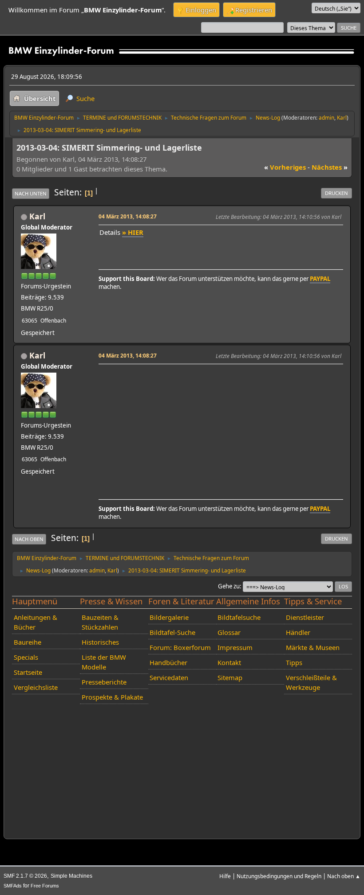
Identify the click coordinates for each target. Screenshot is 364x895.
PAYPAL (320, 279)
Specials (26, 657)
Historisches (100, 642)
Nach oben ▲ (343, 875)
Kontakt (229, 662)
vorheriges (285, 167)
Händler (298, 632)
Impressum (235, 647)
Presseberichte (104, 681)
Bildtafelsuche (239, 617)
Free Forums (45, 885)
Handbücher (168, 662)
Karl (342, 117)
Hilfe (225, 875)
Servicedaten (169, 677)
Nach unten (31, 193)
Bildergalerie (169, 617)
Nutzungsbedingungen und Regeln (279, 875)
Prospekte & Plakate (112, 697)
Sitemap (230, 677)
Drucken (336, 193)
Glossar (229, 632)
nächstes (330, 167)
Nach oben (29, 539)
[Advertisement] (219, 429)
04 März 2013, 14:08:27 (128, 216)
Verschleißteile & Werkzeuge (311, 682)
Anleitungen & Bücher (35, 622)
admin (326, 117)
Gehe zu (229, 586)
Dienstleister (305, 617)
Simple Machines (71, 876)
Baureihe (27, 642)
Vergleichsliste (36, 687)
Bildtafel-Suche (172, 632)
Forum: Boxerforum (180, 647)
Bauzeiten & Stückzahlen (100, 622)
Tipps (294, 662)
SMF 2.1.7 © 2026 (25, 876)
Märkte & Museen (313, 647)
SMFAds (13, 885)
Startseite (28, 672)
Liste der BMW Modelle (104, 662)
